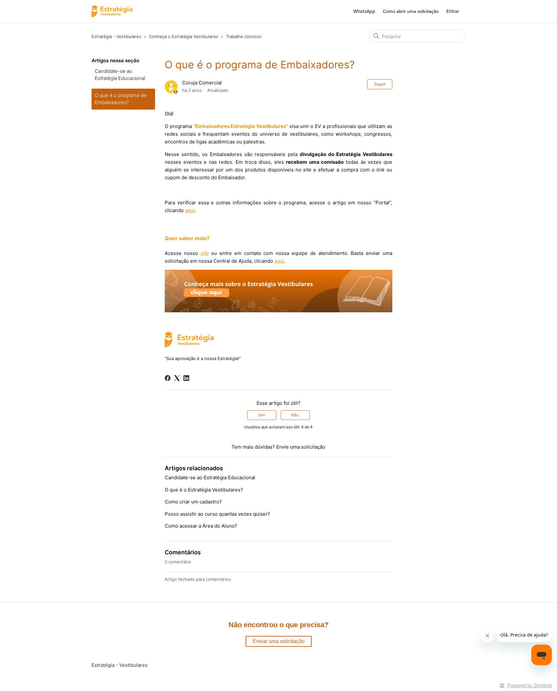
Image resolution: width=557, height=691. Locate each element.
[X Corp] (177, 378)
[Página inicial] (112, 11)
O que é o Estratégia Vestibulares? (204, 490)
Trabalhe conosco (243, 36)
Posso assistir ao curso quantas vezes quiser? (217, 514)
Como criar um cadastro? (193, 502)
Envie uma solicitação (300, 447)
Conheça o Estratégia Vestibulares (183, 36)
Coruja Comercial (202, 83)
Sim (261, 415)
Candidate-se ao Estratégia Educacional (120, 75)
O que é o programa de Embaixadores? (120, 99)
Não (295, 415)
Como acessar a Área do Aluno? (201, 526)
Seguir (380, 84)
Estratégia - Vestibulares (116, 36)
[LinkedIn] (186, 378)
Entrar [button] (452, 11)
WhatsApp (364, 11)
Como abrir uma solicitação (411, 11)
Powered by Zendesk (529, 685)
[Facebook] (168, 378)
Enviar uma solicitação (279, 641)
